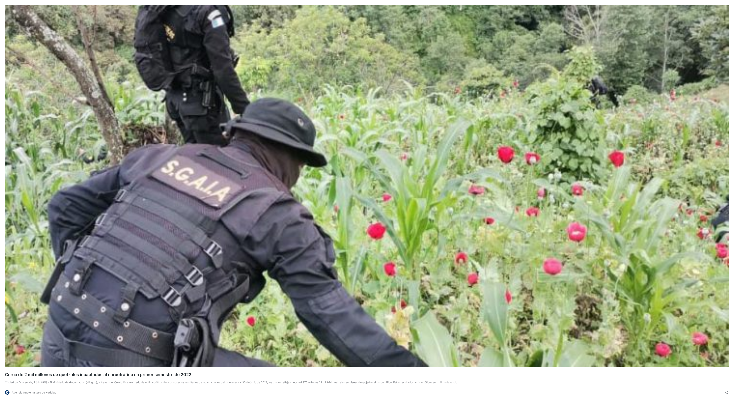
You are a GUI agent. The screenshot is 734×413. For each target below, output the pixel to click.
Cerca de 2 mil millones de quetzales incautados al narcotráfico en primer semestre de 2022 (98, 374)
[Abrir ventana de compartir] (726, 391)
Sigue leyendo (448, 382)
